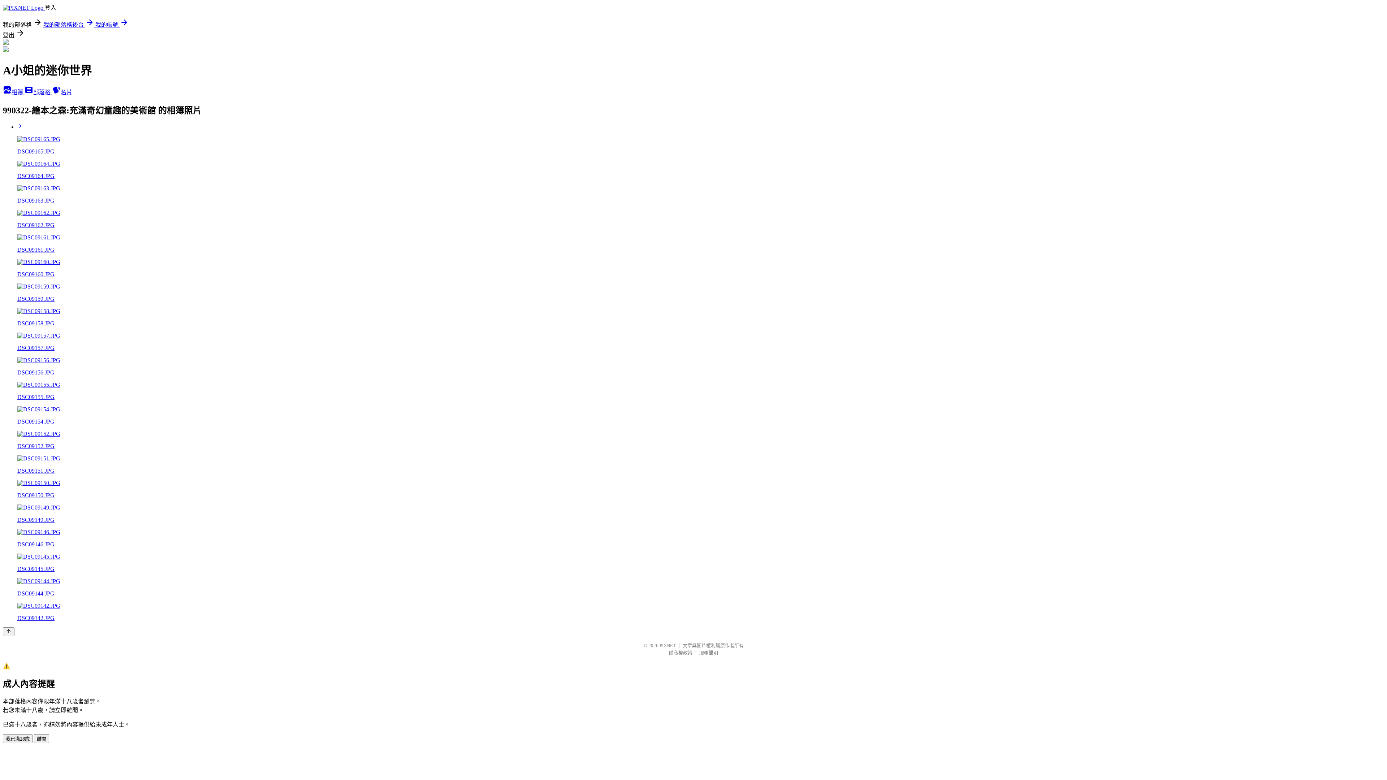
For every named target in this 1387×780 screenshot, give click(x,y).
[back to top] (8, 631)
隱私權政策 (680, 652)
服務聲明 (708, 652)
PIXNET (668, 645)
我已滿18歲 (18, 739)
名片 (66, 92)
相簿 (18, 92)
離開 (41, 739)
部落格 (42, 92)
